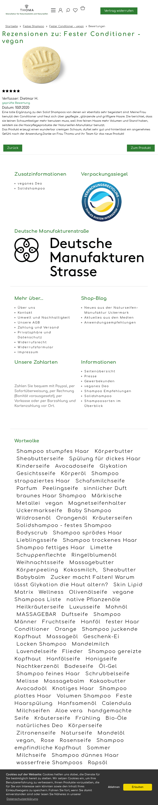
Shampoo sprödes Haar (87, 533)
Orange (66, 629)
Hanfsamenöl (77, 703)
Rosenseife (75, 740)
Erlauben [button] (137, 787)
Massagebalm (64, 681)
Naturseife (76, 733)
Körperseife (85, 725)
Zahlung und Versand (38, 327)
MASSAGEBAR (36, 614)
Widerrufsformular (36, 347)
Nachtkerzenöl (37, 666)
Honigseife (101, 659)
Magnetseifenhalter (97, 503)
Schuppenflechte (41, 555)
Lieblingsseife (37, 540)
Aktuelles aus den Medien (109, 317)
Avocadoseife (74, 466)
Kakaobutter (108, 681)
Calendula (116, 703)
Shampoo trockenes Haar (100, 540)
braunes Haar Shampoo (51, 496)
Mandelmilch (90, 644)
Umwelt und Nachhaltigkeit (44, 317)
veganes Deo (30, 183)
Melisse (27, 681)
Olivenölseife (88, 592)
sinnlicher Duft (105, 488)
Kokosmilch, (81, 570)
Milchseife (31, 755)
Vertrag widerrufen (119, 10)
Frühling (88, 718)
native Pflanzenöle (93, 599)
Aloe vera (69, 711)
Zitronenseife (36, 733)
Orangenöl (71, 518)
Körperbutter (114, 451)
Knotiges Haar (73, 688)
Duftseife (75, 614)
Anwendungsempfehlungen (110, 322)
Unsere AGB (29, 322)
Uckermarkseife (39, 510)
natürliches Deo (39, 725)
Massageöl (62, 636)
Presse (90, 376)
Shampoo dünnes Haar (85, 755)
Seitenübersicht (99, 371)
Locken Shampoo (41, 644)
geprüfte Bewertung (16, 103)
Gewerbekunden (99, 381)
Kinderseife (33, 466)
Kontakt (25, 312)
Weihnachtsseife (40, 562)
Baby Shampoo (90, 510)
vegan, (26, 740)
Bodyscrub (32, 533)
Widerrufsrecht (32, 342)
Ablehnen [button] (114, 787)
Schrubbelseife (107, 673)
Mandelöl (111, 733)
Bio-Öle (116, 718)
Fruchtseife (59, 622)
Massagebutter (91, 562)
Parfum (26, 488)
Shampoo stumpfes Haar (52, 451)
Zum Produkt (141, 148)
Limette (101, 547)
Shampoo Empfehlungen (107, 391)
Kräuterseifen (112, 518)
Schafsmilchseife (100, 481)
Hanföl (91, 622)
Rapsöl (98, 762)
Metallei (28, 503)
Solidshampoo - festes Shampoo (64, 525)
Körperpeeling (37, 570)
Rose (48, 740)
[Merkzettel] (74, 11)
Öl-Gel (108, 666)
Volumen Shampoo (84, 696)
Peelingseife (60, 488)
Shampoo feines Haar (48, 673)
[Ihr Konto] (59, 11)
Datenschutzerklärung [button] (22, 799)
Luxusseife (84, 607)
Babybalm (30, 577)
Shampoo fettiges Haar (50, 547)
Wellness (51, 592)
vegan (54, 503)
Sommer (99, 748)
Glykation (113, 466)
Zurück (12, 148)
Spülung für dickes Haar (105, 459)
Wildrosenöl (33, 518)
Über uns (26, 307)
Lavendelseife (36, 651)
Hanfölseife (63, 659)
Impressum (28, 352)
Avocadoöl (31, 688)
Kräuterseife (52, 718)
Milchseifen (33, 711)
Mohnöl (117, 607)
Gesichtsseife (36, 473)
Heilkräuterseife (40, 607)
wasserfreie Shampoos (49, 762)
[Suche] (66, 11)
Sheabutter (119, 570)
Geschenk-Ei (101, 636)
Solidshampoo (31, 188)
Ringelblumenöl (94, 555)
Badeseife (79, 666)
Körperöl (73, 473)
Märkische (107, 496)
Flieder (72, 651)
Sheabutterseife (40, 459)
